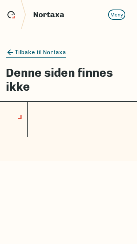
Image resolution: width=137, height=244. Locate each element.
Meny (116, 15)
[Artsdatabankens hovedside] (16, 14)
